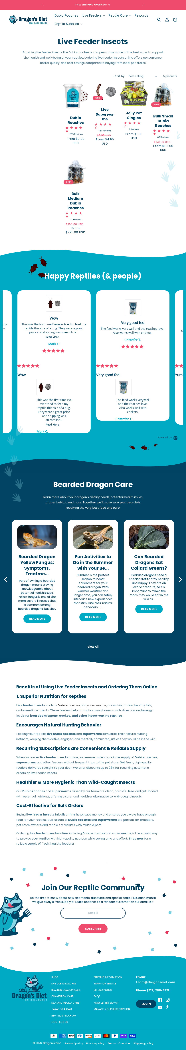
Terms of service (119, 1043)
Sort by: (120, 76)
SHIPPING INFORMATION (108, 977)
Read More (37, 618)
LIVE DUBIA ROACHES (63, 983)
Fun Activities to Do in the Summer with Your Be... (93, 562)
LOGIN (146, 1004)
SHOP (54, 977)
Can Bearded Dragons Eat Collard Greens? (149, 562)
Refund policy (74, 1043)
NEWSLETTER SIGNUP (106, 1002)
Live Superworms (105, 114)
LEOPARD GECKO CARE (65, 1002)
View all (93, 647)
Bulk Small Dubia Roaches (163, 121)
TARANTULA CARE (61, 1009)
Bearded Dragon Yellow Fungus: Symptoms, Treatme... (37, 565)
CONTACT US (59, 1022)
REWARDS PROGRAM (63, 1015)
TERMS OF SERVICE (105, 983)
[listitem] (83, 355)
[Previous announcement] (43, 5)
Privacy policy (95, 1043)
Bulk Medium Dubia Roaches (76, 200)
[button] (93, 15)
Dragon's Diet (52, 1043)
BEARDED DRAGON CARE (66, 990)
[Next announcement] (143, 5)
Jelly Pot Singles (134, 115)
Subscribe (93, 928)
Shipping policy (143, 1043)
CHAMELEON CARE (62, 996)
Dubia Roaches (76, 120)
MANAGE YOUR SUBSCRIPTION (112, 1009)
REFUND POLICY (103, 990)
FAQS (97, 996)
